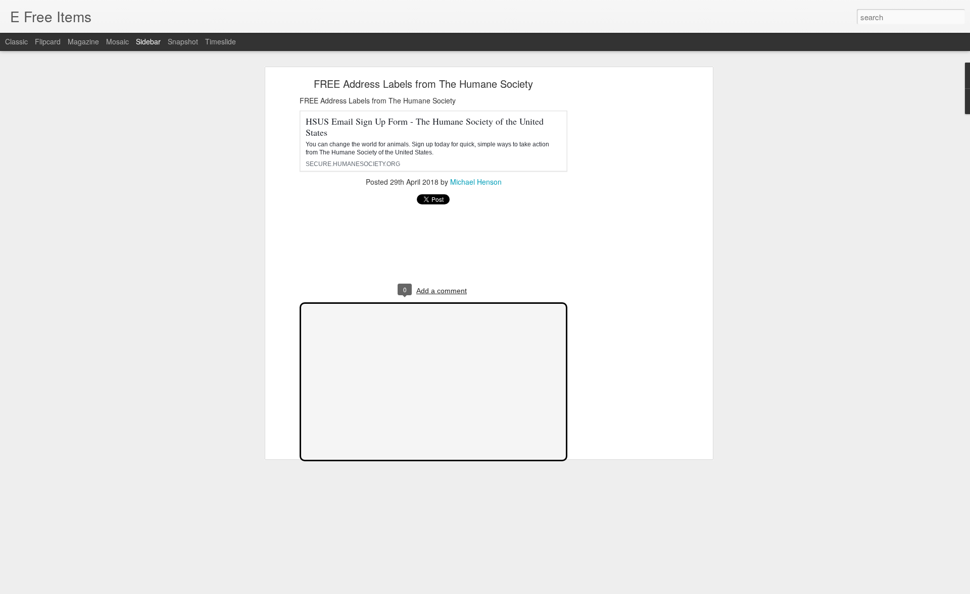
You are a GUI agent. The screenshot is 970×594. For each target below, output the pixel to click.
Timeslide (220, 41)
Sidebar (148, 41)
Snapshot (183, 41)
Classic (16, 41)
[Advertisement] (622, 240)
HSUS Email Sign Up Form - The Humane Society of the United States (425, 126)
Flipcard (48, 41)
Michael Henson (476, 182)
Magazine (83, 41)
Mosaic (117, 41)
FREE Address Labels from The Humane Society (423, 83)
